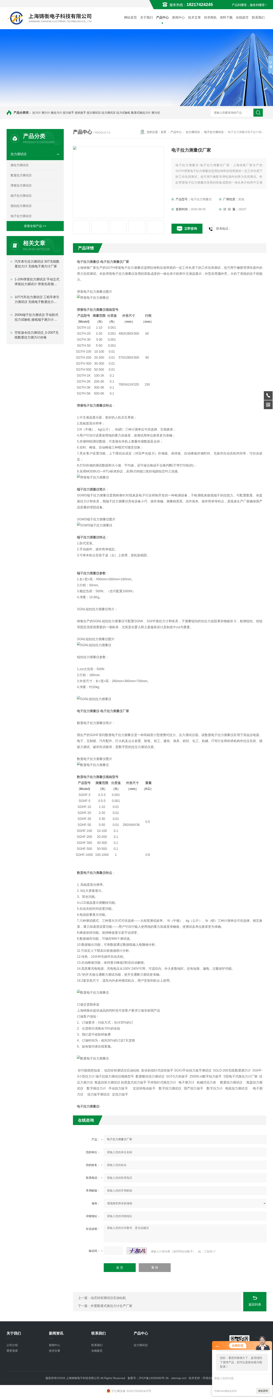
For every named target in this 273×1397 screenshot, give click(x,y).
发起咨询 (263, 1390)
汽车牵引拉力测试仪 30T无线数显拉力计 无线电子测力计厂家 (37, 264)
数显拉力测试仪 (21, 175)
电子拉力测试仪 (21, 216)
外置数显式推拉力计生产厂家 (111, 1306)
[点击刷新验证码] (137, 1250)
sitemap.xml (178, 1378)
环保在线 (208, 1378)
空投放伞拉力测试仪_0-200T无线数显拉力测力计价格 (37, 335)
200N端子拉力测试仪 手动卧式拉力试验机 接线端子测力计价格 (36, 317)
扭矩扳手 (80, 112)
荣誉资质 (12, 1350)
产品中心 (162, 17)
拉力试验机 (123, 112)
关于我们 (146, 17)
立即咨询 (190, 228)
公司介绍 (12, 1345)
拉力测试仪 (109, 112)
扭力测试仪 (94, 112)
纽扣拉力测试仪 (21, 205)
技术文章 (194, 17)
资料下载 (226, 17)
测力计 (46, 112)
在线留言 (242, 17)
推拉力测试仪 (20, 165)
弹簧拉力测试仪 (21, 185)
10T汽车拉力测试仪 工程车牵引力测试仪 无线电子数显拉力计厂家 (37, 299)
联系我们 (258, 17)
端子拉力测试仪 (21, 195)
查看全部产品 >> (35, 226)
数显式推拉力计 (141, 112)
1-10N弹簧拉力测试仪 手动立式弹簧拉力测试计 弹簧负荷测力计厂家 (37, 282)
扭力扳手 (68, 112)
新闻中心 (178, 17)
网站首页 (130, 17)
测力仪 (155, 112)
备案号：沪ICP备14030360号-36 (148, 1378)
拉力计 (36, 112)
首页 (163, 132)
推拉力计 (56, 112)
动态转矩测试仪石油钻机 (108, 1298)
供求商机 (210, 17)
